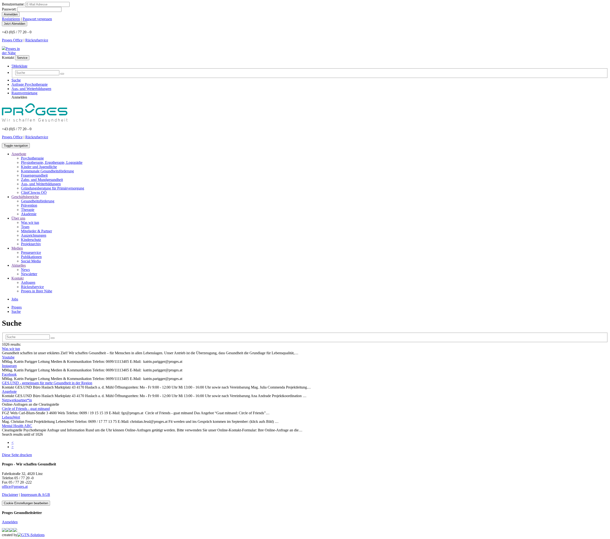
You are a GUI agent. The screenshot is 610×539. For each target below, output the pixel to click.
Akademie (28, 214)
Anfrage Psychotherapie (29, 84)
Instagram (9, 366)
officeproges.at (15, 486)
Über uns (18, 218)
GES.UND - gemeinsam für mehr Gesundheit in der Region (47, 383)
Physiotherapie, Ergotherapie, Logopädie (51, 162)
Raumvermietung (24, 93)
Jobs (14, 299)
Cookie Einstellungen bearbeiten (26, 503)
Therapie (27, 210)
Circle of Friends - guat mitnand (26, 409)
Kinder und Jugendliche (39, 167)
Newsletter (29, 274)
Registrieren (11, 19)
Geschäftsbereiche (25, 197)
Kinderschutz (31, 240)
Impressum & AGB (35, 495)
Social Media (31, 261)
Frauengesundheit (34, 175)
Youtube (8, 357)
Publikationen (31, 257)
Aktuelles (18, 265)
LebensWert (11, 417)
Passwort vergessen (37, 19)
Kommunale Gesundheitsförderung (47, 171)
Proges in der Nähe (11, 51)
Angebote (18, 154)
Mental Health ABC (17, 426)
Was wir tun (30, 222)
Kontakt (17, 278)
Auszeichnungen (33, 235)
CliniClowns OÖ (34, 192)
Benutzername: (13, 4)
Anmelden (10, 522)
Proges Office (12, 40)
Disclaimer (10, 495)
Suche (16, 80)
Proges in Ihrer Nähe (36, 291)
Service (22, 58)
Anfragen (28, 282)
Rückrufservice (36, 40)
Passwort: (9, 9)
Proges (16, 307)
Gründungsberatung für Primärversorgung (52, 188)
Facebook (9, 374)
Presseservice (31, 252)
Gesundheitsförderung (37, 201)
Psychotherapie (32, 158)
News (25, 270)
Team (25, 227)
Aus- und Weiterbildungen (31, 89)
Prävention (29, 205)
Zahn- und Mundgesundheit (42, 180)
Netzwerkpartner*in (17, 400)
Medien (17, 248)
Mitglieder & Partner (36, 231)
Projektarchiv (31, 244)
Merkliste (19, 66)
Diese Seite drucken (17, 455)
